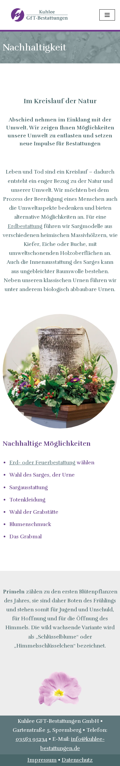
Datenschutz (77, 760)
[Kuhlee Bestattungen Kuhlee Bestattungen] (40, 14)
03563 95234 (31, 739)
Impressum (42, 760)
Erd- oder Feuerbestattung (42, 462)
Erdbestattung (25, 226)
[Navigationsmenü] (107, 15)
